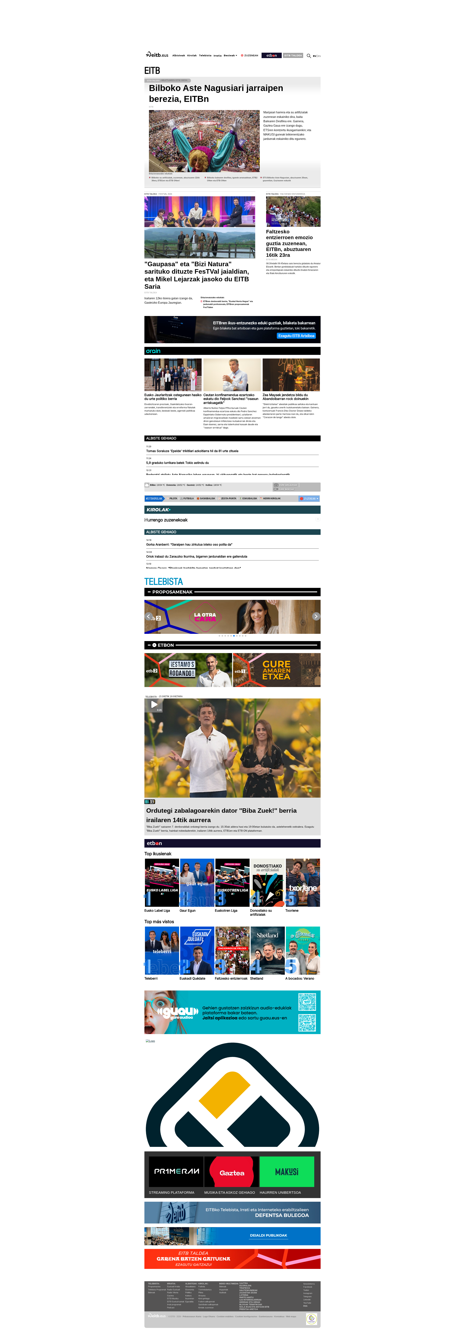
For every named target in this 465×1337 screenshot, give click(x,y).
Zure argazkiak (288, 485)
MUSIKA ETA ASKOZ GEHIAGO (229, 1192)
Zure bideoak (286, 489)
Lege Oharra (209, 1316)
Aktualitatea (190, 1286)
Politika (188, 1292)
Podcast (170, 1307)
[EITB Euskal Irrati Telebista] (157, 54)
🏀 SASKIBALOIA (206, 498)
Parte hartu (246, 1297)
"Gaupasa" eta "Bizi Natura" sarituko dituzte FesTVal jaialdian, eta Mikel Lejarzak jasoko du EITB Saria (196, 275)
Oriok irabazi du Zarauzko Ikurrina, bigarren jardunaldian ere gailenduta (196, 556)
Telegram (307, 1296)
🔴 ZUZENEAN (308, 498)
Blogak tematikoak (250, 1304)
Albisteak (178, 55)
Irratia (218, 55)
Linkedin (307, 1299)
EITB (152, 70)
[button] (219, 636)
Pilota (200, 1292)
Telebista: (154, 1284)
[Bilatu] (309, 56)
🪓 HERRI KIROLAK (270, 498)
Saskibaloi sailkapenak (208, 1304)
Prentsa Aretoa (248, 1309)
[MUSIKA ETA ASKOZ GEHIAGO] (231, 1171)
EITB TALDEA (293, 55)
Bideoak (151, 1292)
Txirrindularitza (204, 1290)
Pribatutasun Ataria (192, 1316)
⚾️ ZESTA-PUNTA (227, 498)
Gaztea (170, 1296)
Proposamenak (172, 592)
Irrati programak (174, 1304)
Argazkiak (223, 1290)
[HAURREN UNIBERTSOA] (287, 1171)
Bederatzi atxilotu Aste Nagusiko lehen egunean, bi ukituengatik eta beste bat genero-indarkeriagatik (218, 475)
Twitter (306, 1290)
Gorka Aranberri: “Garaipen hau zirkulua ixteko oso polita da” (189, 544)
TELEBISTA (163, 582)
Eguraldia (189, 1301)
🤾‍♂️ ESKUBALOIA (248, 498)
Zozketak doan (248, 1293)
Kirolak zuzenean (206, 1307)
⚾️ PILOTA (171, 498)
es (319, 56)
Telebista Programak (157, 1290)
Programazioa (154, 1286)
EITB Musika (172, 1298)
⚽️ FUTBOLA (187, 498)
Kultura (188, 1296)
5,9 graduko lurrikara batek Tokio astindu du (177, 463)
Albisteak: (191, 1284)
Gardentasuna (265, 1316)
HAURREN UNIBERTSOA (280, 1192)
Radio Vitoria (172, 1292)
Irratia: (171, 1284)
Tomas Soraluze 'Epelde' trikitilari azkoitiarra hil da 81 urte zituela (192, 451)
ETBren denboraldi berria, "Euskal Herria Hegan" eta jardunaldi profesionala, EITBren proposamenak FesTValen (228, 304)
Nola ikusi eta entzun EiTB (254, 1307)
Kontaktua (279, 1316)
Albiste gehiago (161, 438)
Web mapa (291, 1316)
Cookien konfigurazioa (246, 1316)
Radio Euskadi (173, 1290)
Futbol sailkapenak (206, 1301)
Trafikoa (244, 1288)
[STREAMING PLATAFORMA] (176, 1171)
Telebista (205, 55)
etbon (166, 645)
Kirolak (192, 55)
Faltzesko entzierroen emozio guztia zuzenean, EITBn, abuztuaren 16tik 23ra (289, 243)
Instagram (307, 1293)
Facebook (307, 1287)
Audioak (222, 1292)
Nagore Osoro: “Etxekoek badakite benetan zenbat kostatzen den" (193, 568)
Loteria (243, 1295)
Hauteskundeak (248, 1290)
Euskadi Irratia (173, 1286)
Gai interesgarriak (250, 1300)
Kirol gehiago (204, 1298)
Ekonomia (189, 1290)
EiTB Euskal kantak (175, 1301)
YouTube (307, 1303)
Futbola (201, 1286)
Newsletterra (309, 1284)
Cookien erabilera (225, 1316)
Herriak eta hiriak (249, 1302)
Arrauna (201, 1296)
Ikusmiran (189, 1298)
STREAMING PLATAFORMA (171, 1192)
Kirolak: (203, 1284)
